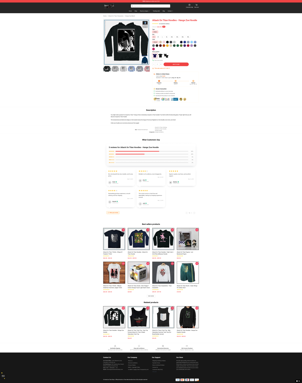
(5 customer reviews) (164, 23)
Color (153, 39)
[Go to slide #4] (131, 69)
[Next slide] (147, 42)
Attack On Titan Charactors (115, 16)
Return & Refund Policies (158, 365)
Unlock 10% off (3, 376)
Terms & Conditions (132, 363)
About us (130, 360)
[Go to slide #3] (123, 69)
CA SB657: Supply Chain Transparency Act (138, 369)
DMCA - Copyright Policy (134, 367)
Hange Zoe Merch (130, 16)
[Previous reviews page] (186, 213)
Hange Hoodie (158, 130)
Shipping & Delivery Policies (159, 360)
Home (104, 16)
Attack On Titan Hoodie (160, 129)
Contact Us (155, 367)
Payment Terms (156, 363)
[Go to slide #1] (107, 69)
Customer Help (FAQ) (157, 369)
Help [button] (299, 381)
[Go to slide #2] (115, 69)
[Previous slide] (105, 42)
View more (151, 296)
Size (153, 34)
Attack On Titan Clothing (161, 127)
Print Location (155, 51)
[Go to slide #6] (148, 69)
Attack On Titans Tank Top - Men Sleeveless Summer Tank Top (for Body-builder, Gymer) (161, 332)
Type (153, 29)
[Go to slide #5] (139, 69)
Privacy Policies (132, 365)
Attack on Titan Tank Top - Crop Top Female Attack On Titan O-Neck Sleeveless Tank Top (138, 332)
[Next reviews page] (194, 213)
